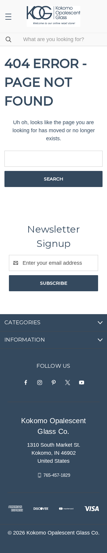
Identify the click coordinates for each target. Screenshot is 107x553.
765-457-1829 (56, 475)
